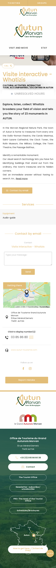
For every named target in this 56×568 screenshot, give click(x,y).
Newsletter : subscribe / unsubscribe (28, 488)
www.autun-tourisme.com (24, 350)
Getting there (14, 285)
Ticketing (14, 3)
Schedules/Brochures (28, 510)
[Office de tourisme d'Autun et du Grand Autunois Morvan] (28, 31)
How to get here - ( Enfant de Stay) (28, 549)
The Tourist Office (28, 477)
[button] (18, 48)
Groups (42, 3)
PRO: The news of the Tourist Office (28, 499)
